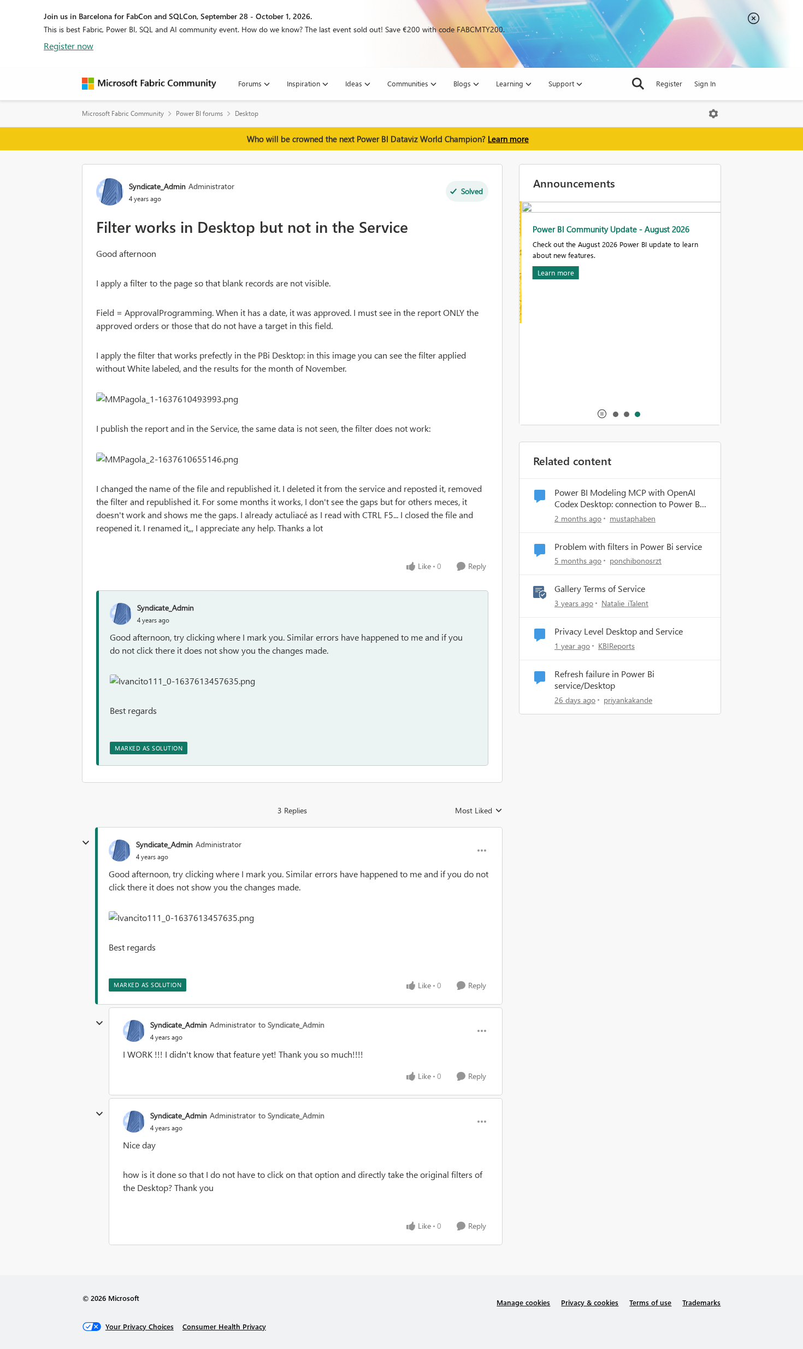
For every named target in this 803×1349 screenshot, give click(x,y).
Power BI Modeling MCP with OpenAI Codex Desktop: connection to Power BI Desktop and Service (628, 498)
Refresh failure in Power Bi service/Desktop (604, 679)
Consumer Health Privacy (224, 1326)
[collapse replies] (85, 842)
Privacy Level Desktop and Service (618, 631)
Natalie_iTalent (624, 603)
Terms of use (650, 1302)
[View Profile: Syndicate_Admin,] (121, 614)
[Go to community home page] (149, 84)
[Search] (638, 83)
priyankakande (628, 700)
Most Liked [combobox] (479, 810)
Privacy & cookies (589, 1302)
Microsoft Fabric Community (123, 113)
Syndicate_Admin (157, 186)
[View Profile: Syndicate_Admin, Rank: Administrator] (109, 192)
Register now (68, 45)
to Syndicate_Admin (291, 1024)
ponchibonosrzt (636, 560)
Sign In (705, 83)
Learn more (508, 138)
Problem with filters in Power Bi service (628, 546)
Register (669, 83)
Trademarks (701, 1302)
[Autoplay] (602, 413)
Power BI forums (199, 113)
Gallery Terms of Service (599, 588)
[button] (167, 399)
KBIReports (616, 646)
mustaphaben (633, 518)
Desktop (246, 113)
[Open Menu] (713, 113)
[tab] (615, 413)
